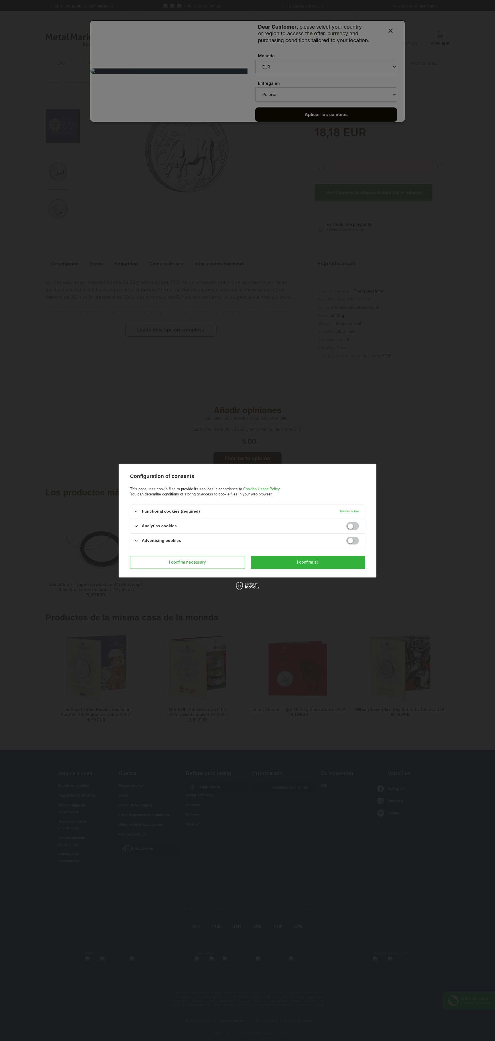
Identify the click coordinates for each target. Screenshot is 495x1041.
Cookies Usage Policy (261, 489)
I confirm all (307, 562)
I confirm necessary (187, 562)
